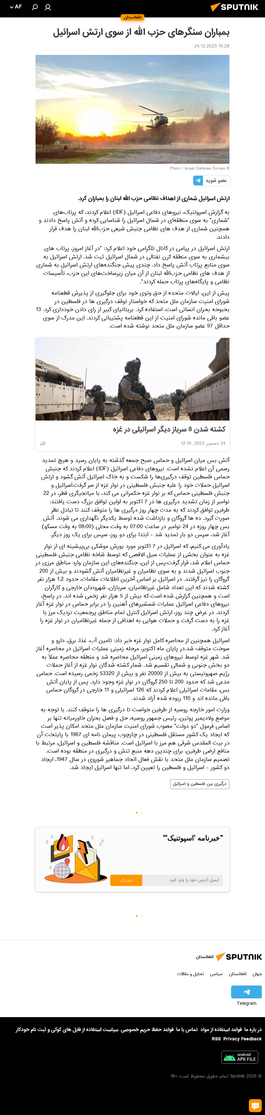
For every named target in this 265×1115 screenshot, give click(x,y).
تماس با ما (187, 1030)
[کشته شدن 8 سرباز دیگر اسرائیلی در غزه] (132, 379)
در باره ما (253, 1029)
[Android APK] (240, 1058)
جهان (257, 974)
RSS (216, 1039)
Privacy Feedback (242, 1039)
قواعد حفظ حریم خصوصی (147, 1029)
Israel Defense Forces (205, 169)
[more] (43, 443)
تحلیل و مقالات (190, 974)
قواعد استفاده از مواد (221, 1029)
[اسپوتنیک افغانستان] (236, 13)
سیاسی (216, 974)
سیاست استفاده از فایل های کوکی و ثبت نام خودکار (67, 1029)
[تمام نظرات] (255, 1105)
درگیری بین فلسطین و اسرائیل (200, 784)
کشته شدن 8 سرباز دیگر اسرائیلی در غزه (169, 429)
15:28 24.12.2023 (211, 46)
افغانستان (237, 974)
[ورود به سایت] (47, 7)
